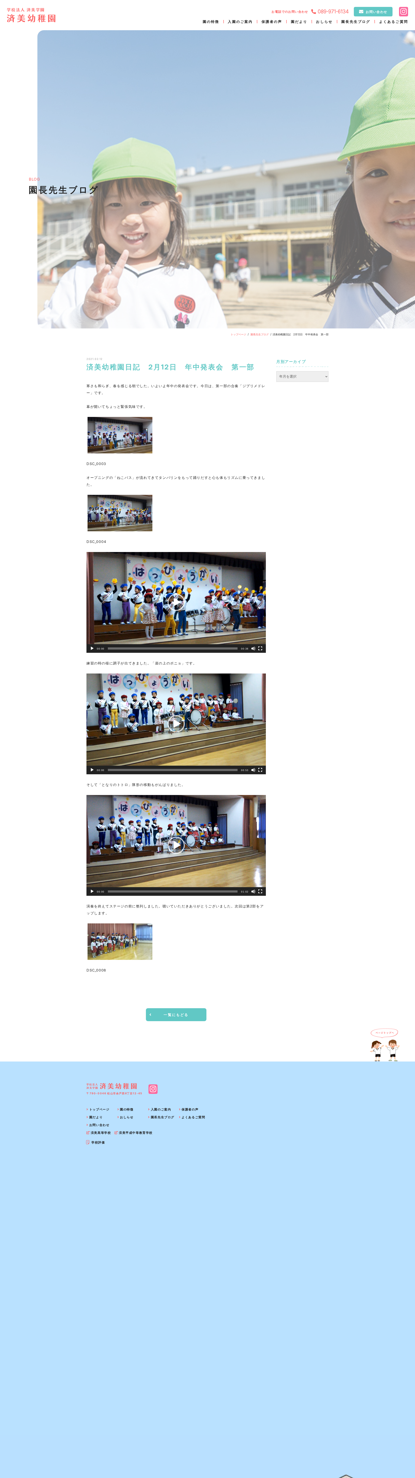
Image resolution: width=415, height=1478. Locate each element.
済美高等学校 (101, 1132)
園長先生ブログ (355, 21)
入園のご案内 (240, 21)
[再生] (92, 648)
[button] (176, 602)
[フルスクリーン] (260, 648)
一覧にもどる (176, 1015)
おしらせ (324, 21)
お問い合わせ (376, 12)
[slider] (173, 648)
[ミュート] (253, 648)
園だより (299, 21)
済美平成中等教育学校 (136, 1132)
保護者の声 (272, 21)
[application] (176, 602)
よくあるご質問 (393, 21)
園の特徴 (211, 21)
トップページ (238, 334)
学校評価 (98, 1142)
